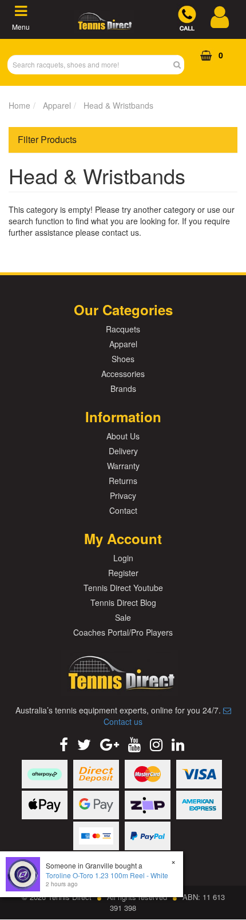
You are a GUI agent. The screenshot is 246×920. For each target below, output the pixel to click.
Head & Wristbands (118, 105)
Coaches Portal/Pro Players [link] (123, 632)
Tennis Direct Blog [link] (123, 602)
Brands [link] (123, 388)
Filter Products (47, 139)
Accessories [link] (123, 373)
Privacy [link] (123, 495)
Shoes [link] (123, 358)
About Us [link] (123, 436)
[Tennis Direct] (104, 26)
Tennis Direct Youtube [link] (123, 587)
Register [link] (123, 572)
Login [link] (123, 558)
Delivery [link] (123, 451)
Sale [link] (123, 617)
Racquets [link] (123, 329)
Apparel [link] (123, 344)
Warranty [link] (123, 465)
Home (19, 105)
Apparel (57, 105)
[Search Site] (180, 64)
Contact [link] (123, 510)
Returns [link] (123, 480)
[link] (63, 743)
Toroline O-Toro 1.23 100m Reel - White (107, 875)
